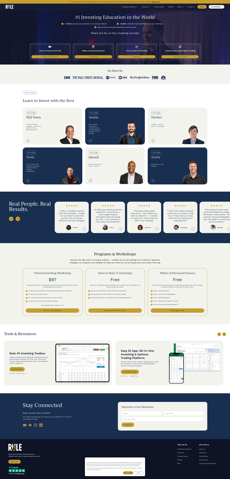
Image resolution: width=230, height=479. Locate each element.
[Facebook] (30, 425)
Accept (128, 472)
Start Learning (93, 56)
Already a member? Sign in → (18, 373)
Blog (178, 463)
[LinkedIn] (41, 425)
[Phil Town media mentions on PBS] (122, 77)
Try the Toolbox (17, 369)
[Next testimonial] (18, 219)
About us (180, 7)
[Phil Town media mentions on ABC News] (111, 77)
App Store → (125, 376)
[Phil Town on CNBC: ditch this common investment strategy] (163, 78)
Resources (145, 7)
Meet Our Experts (30, 92)
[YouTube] (25, 425)
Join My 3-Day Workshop (52, 310)
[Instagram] (35, 425)
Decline (138, 472)
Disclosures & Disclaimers (207, 463)
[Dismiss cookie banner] (142, 460)
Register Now (156, 2)
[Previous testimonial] (11, 219)
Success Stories (159, 7)
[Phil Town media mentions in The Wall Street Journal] (88, 77)
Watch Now (136, 56)
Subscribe (127, 425)
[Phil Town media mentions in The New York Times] (139, 77)
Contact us (190, 7)
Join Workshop (215, 7)
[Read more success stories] (84, 229)
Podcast (170, 7)
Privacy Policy (203, 456)
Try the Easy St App (130, 372)
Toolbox (202, 7)
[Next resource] (224, 334)
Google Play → (134, 376)
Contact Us (202, 453)
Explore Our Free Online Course (115, 310)
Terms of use (203, 460)
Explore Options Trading (180, 56)
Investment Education (129, 7)
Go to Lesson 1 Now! (177, 310)
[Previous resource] (219, 334)
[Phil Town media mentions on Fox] (155, 77)
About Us (202, 449)
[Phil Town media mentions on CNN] (67, 77)
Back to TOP (15, 461)
